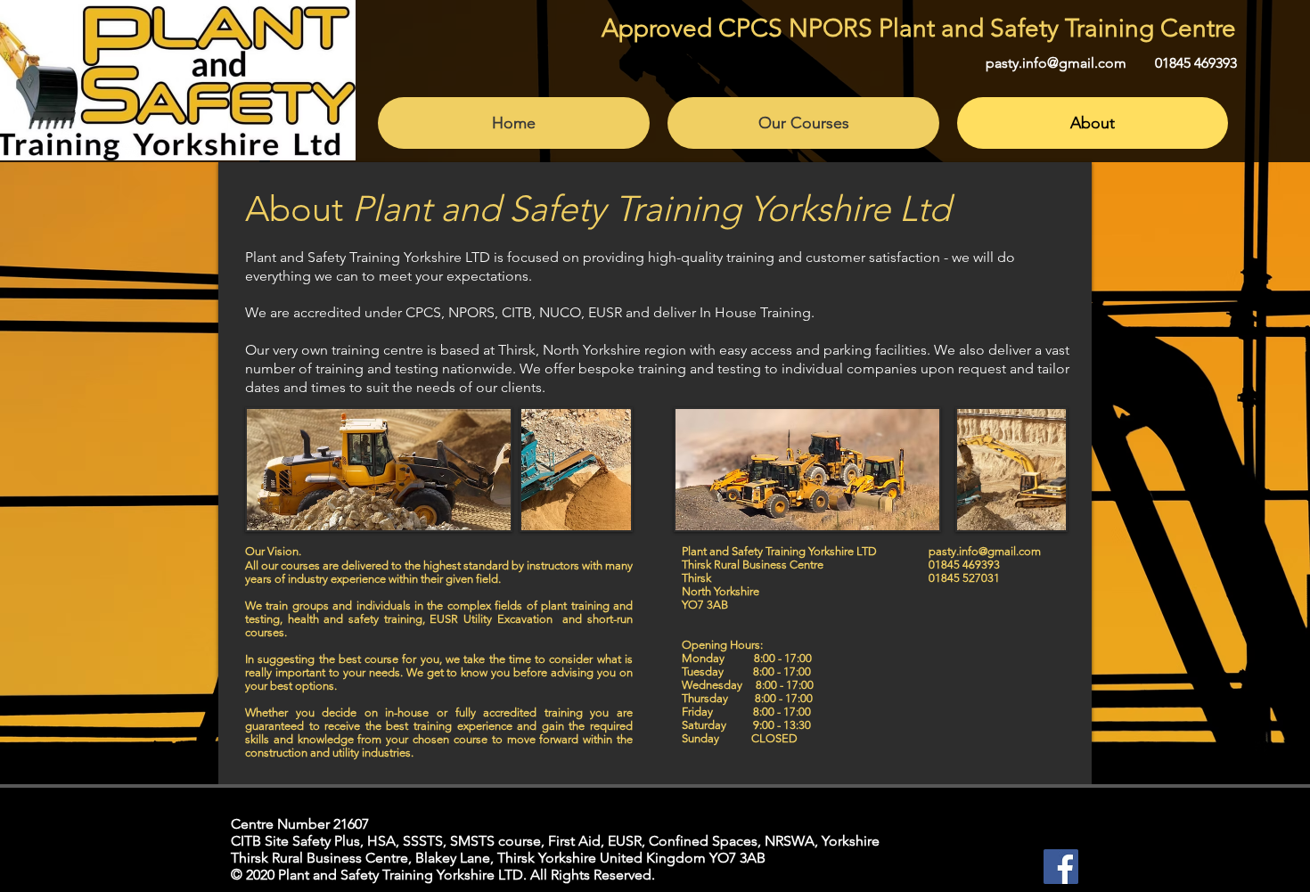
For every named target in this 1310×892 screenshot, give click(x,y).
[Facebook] (1061, 866)
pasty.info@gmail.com (1056, 62)
